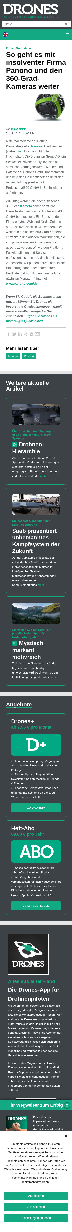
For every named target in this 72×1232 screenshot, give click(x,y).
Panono (37, 146)
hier (18, 151)
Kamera (26, 206)
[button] (66, 1136)
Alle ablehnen (36, 1206)
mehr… (45, 476)
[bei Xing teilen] (25, 334)
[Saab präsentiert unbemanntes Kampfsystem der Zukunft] (36, 506)
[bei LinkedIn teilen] (20, 334)
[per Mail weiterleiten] (37, 334)
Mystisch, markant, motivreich (28, 650)
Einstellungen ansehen (36, 1218)
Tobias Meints (18, 129)
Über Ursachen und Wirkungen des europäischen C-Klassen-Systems (33, 434)
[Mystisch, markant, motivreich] (36, 615)
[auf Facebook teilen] (8, 334)
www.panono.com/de (22, 283)
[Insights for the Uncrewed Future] (29, 8)
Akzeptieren (36, 1195)
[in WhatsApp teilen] (31, 334)
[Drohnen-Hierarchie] (36, 416)
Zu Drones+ (36, 807)
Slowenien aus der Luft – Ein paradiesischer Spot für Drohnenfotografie (31, 633)
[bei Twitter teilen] (14, 334)
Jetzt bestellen (36, 905)
